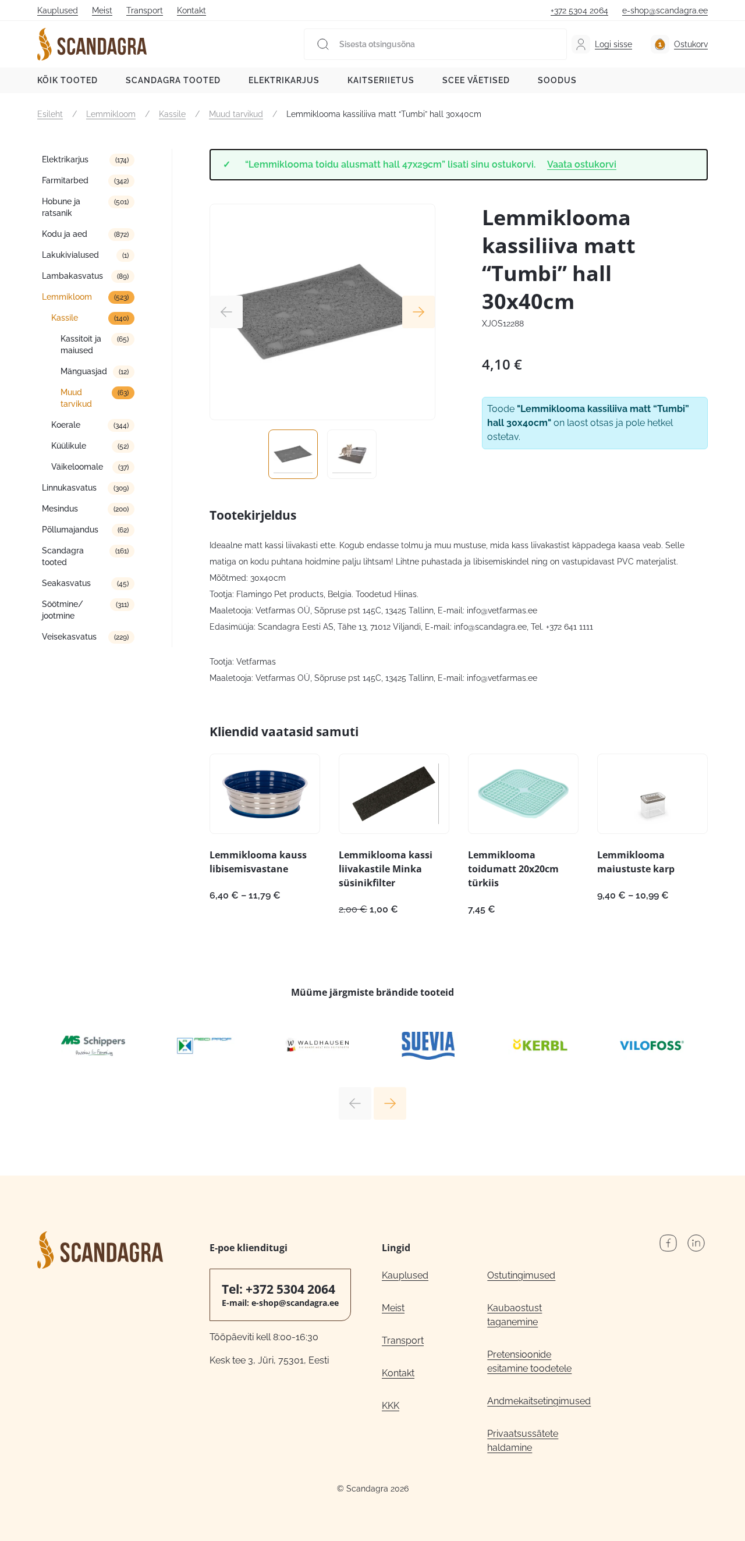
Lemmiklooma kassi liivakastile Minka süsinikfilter (385, 868)
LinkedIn (696, 1243)
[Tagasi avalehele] (92, 44)
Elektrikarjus (284, 80)
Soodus (557, 80)
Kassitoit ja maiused (81, 344)
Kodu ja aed (64, 234)
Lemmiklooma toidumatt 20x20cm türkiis (513, 868)
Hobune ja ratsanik (61, 207)
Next (418, 312)
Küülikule (68, 445)
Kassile (172, 114)
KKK (390, 1405)
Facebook (668, 1243)
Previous (226, 312)
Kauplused (57, 10)
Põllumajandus (70, 529)
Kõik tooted (67, 80)
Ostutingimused (521, 1275)
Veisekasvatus (69, 636)
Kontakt (191, 10)
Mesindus (60, 508)
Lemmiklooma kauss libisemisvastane (258, 861)
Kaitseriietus (380, 80)
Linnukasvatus (69, 487)
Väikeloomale (77, 466)
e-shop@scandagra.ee (665, 10)
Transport (144, 10)
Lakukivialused (70, 255)
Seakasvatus (66, 583)
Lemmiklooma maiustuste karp (636, 861)
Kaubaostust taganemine (514, 1314)
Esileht (50, 114)
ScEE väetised (476, 80)
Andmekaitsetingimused (539, 1401)
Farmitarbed (65, 180)
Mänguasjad (84, 371)
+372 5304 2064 (579, 10)
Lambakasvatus (72, 275)
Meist (102, 10)
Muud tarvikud (236, 114)
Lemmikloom (111, 114)
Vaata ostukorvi (581, 164)
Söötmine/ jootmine (62, 609)
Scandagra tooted (173, 80)
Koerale (65, 424)
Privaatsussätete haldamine (522, 1440)
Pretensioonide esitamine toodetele (529, 1361)
